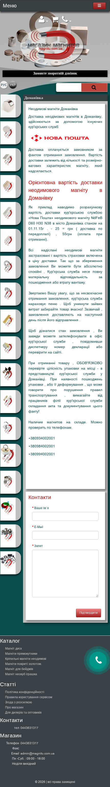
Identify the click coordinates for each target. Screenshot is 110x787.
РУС (4, 85)
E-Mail (38, 527)
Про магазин (14, 707)
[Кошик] (55, 21)
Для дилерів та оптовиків (23, 712)
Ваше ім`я (41, 508)
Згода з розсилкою (18, 702)
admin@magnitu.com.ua (37, 753)
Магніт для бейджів (19, 669)
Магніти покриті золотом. (23, 664)
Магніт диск (13, 648)
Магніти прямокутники (21, 654)
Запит (38, 546)
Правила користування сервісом (28, 697)
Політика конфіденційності (24, 692)
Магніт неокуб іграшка (21, 674)
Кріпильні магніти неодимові (25, 659)
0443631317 (29, 728)
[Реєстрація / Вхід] (43, 21)
